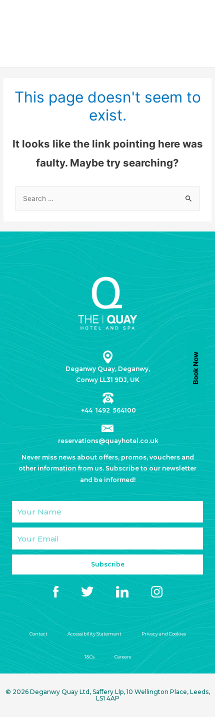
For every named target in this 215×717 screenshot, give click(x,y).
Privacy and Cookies (164, 633)
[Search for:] (107, 198)
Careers (122, 657)
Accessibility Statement (95, 633)
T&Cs (89, 657)
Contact (39, 633)
